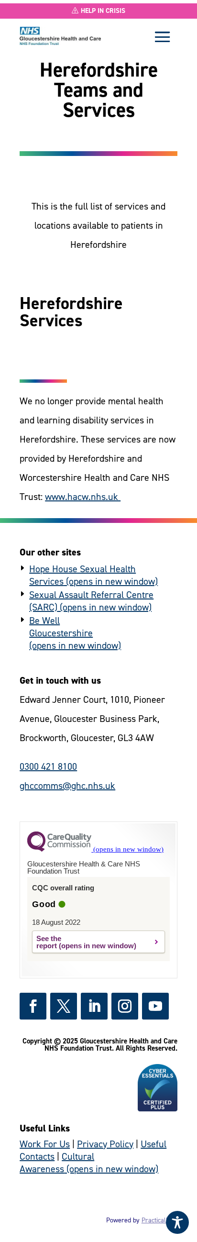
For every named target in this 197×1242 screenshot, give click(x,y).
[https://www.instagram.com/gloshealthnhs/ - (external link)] (124, 1006)
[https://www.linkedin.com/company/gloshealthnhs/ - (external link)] (94, 1006)
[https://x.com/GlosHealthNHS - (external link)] (63, 1006)
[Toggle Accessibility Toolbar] (177, 1222)
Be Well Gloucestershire (61, 626)
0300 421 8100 (48, 766)
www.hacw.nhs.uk (82, 496)
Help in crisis (103, 10)
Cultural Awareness (57, 1162)
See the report (48, 942)
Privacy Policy (105, 1144)
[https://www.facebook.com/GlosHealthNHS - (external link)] (33, 1006)
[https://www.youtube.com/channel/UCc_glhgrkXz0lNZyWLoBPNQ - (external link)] (155, 1006)
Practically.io (159, 1220)
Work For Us (45, 1144)
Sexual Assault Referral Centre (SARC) (91, 600)
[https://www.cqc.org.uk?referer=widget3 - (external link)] (95, 849)
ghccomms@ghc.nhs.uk (67, 785)
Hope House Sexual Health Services (82, 575)
